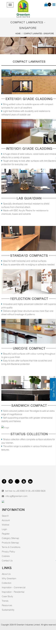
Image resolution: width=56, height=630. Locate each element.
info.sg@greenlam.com (16, 496)
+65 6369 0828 (38, 490)
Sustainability (8, 609)
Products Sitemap (10, 542)
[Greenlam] (23, 9)
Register (6, 533)
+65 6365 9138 (23, 490)
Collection (6, 583)
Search (5, 515)
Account (6, 520)
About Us (6, 574)
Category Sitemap (10, 538)
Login (4, 529)
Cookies (6, 556)
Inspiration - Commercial (13, 587)
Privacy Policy (8, 551)
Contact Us (7, 560)
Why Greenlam (9, 578)
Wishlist (5, 524)
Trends (5, 600)
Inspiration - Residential (13, 591)
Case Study (7, 596)
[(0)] (46, 5)
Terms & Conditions (11, 547)
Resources (7, 605)
